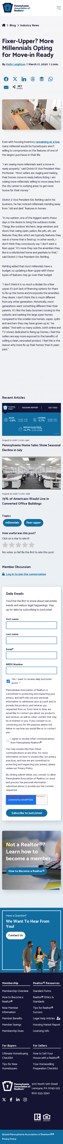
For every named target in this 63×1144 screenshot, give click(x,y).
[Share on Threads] (33, 79)
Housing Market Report (46, 1024)
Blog (13, 25)
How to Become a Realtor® (26, 871)
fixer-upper (33, 522)
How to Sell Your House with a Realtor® (46, 1055)
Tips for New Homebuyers (9, 1066)
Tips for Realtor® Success (43, 1010)
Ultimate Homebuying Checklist (15, 1055)
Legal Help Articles (44, 1018)
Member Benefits (12, 1018)
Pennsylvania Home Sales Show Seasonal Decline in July (31, 448)
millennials (12, 522)
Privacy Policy (9, 1139)
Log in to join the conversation (25, 574)
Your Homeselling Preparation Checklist (45, 1066)
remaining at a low (47, 142)
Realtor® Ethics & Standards (43, 999)
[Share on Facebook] (6, 79)
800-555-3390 (41, 1093)
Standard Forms (42, 991)
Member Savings (11, 1024)
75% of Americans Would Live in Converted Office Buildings (25, 501)
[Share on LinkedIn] (24, 79)
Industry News (29, 25)
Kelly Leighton (15, 64)
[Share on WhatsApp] (51, 79)
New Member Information (10, 1010)
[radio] (5, 545)
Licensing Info (41, 1031)
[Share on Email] (6, 87)
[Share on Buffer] (42, 79)
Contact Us (15, 935)
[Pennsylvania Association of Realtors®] (16, 8)
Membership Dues (13, 1031)
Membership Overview (15, 991)
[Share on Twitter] (15, 79)
